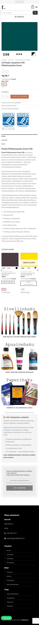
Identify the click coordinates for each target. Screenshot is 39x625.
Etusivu (4, 60)
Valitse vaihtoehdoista (28, 283)
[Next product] (3, 71)
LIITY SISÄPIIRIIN (19, 488)
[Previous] (1, 274)
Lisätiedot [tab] (4, 140)
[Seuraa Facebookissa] (16, 2)
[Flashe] (8, 120)
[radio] (4, 84)
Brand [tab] (3, 144)
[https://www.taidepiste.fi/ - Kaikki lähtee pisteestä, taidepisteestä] (6, 7)
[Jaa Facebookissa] (6, 128)
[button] (32, 7)
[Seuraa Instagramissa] (19, 2)
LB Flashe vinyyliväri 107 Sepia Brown (8, 274)
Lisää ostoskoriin (19, 96)
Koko (3, 81)
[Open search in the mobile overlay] (19, 13)
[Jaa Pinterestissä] (13, 128)
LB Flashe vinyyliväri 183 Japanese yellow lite (27, 274)
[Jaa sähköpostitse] (10, 128)
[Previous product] (6, 71)
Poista (3, 87)
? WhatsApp (6, 618)
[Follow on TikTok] (22, 2)
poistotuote (16, 108)
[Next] (37, 274)
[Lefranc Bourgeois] (23, 120)
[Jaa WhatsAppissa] (3, 128)
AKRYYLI (11, 60)
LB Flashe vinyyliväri (23, 60)
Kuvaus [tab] (3, 136)
